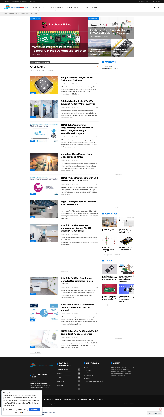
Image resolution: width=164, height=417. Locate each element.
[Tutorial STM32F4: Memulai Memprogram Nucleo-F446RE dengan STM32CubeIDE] (44, 233)
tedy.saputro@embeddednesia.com (40, 387)
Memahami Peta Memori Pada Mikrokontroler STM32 (76, 155)
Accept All (34, 409)
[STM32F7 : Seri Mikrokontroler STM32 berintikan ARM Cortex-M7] (44, 186)
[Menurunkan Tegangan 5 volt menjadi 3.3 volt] (126, 222)
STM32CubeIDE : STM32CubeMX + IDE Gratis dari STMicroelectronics (79, 332)
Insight (96, 8)
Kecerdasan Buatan (87, 400)
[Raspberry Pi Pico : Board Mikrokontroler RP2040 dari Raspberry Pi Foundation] (111, 28)
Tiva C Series (50, 70)
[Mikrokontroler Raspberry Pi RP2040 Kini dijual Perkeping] (109, 269)
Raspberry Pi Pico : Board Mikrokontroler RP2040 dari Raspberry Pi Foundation (111, 31)
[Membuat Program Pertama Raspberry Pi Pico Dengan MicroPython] (59, 37)
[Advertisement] (64, 259)
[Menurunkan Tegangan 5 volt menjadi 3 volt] (109, 240)
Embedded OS (73, 8)
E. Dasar (59, 377)
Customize (9, 409)
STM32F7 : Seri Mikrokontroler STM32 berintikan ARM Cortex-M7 (79, 179)
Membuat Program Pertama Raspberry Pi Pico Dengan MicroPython (59, 49)
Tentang (6, 1)
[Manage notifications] (160, 409)
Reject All (22, 409)
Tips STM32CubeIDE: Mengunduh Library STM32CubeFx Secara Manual (77, 307)
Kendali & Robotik (56, 8)
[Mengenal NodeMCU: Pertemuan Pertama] (109, 222)
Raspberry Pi (60, 381)
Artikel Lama (35, 352)
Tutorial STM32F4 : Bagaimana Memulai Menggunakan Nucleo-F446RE (77, 281)
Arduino (59, 389)
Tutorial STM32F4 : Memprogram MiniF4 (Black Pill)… (98, 52)
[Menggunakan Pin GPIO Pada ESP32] (126, 240)
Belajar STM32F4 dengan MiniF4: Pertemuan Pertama (77, 79)
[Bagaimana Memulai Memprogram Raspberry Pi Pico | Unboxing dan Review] (126, 269)
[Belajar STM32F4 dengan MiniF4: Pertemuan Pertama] (44, 85)
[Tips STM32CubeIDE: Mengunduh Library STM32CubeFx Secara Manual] (44, 312)
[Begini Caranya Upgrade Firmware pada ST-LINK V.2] (44, 209)
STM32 (43, 70)
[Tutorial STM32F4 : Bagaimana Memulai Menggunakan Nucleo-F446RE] (44, 286)
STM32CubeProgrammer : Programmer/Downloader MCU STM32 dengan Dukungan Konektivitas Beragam (77, 129)
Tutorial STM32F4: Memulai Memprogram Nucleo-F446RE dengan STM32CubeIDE (76, 228)
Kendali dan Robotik (62, 369)
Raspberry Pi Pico (35, 18)
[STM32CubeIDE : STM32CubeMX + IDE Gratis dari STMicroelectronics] (44, 339)
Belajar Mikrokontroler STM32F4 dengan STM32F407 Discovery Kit (78, 102)
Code (86, 8)
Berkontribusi (15, 1)
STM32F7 (32, 193)
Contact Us (32, 1)
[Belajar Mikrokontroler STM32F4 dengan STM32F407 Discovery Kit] (44, 109)
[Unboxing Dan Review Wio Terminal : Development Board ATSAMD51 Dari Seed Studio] (126, 289)
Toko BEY (24, 1)
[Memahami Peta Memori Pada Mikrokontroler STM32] (44, 162)
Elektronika (39, 8)
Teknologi (59, 373)
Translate (115, 68)
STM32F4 (32, 93)
